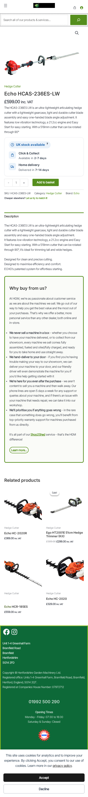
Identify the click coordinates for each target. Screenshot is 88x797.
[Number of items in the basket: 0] (74, 7)
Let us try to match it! (36, 198)
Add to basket (45, 182)
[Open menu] (5, 5)
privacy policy (62, 766)
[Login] (81, 7)
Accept (44, 778)
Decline (44, 789)
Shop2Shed (38, 434)
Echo (76, 193)
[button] (77, 33)
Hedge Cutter (12, 86)
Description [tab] (11, 216)
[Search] (78, 20)
